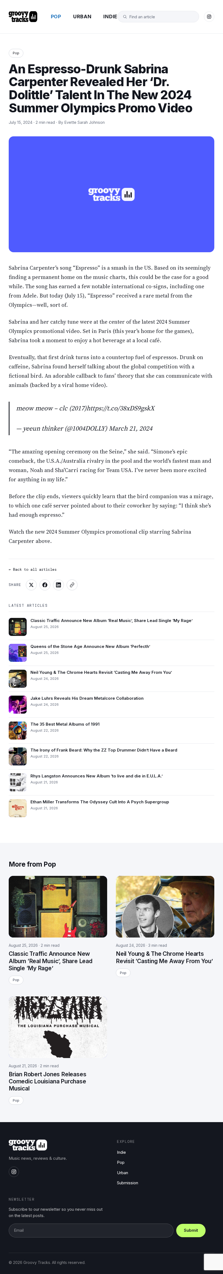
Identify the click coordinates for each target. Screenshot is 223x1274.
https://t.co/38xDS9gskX (120, 408)
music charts (109, 277)
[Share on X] (31, 584)
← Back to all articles (33, 569)
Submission (127, 1182)
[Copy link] (72, 584)
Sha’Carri (66, 470)
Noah (36, 470)
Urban (82, 16)
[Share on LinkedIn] (58, 584)
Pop (56, 16)
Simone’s (164, 451)
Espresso (86, 268)
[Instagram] (209, 16)
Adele (29, 295)
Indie (110, 16)
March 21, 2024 (130, 428)
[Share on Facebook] (44, 584)
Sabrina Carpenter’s (33, 268)
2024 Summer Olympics (75, 532)
